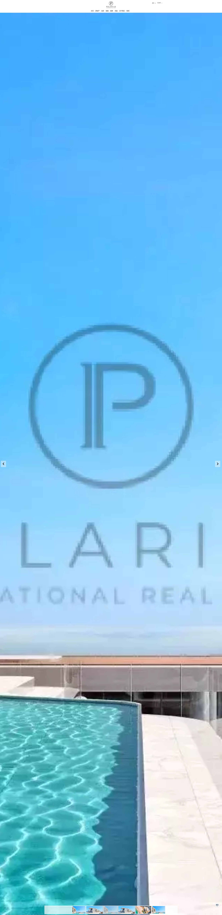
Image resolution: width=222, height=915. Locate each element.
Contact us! (218, 905)
